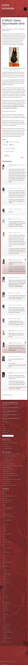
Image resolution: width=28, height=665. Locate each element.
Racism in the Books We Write (8, 463)
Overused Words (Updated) (7, 460)
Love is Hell (4, 560)
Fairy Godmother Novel (7, 520)
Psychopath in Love (6, 580)
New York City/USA (6, 574)
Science (3, 594)
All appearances (5, 421)
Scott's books (5, 596)
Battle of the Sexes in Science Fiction (9, 496)
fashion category (6, 130)
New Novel (4, 572)
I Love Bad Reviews (6, 471)
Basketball (4, 494)
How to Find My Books (6, 446)
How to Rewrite (5, 477)
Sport (3, 600)
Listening (4, 558)
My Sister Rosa (5, 570)
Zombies (4, 640)
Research (4, 590)
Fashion (6, 148)
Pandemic (4, 576)
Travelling (4, 616)
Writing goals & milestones (7, 632)
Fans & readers (5, 524)
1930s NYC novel (5, 490)
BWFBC (3, 506)
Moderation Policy (6, 430)
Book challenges (5, 502)
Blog (3, 424)
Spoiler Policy (5, 432)
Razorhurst (13, 148)
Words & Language (6, 630)
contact (13, 661)
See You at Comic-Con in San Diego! (9, 442)
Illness (3, 546)
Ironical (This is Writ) (6, 548)
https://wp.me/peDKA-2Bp (10, 151)
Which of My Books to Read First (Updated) (11, 454)
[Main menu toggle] (25, 9)
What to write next (6, 624)
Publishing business (6, 582)
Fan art (3, 522)
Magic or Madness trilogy (7, 562)
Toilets (3, 612)
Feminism (4, 528)
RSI (3, 592)
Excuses (4, 518)
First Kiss (4, 530)
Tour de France (5, 614)
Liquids (3, 556)
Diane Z (10, 218)
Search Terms (5, 598)
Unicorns (4, 618)
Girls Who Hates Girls (6, 461)
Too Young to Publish (6, 483)
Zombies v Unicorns (6, 642)
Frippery (4, 536)
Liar (3, 554)
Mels (9, 277)
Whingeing (4, 628)
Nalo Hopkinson (10, 29)
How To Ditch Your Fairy (7, 542)
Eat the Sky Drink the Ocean (8, 516)
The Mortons (4, 444)
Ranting (9, 148)
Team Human (5, 606)
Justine (10, 259)
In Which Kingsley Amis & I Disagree (9, 473)
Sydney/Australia (5, 604)
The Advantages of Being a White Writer (10, 475)
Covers (3, 510)
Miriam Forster (11, 372)
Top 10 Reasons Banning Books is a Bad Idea (11, 479)
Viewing (3, 622)
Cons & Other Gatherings (7, 508)
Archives (4, 426)
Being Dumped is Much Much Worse (9, 485)
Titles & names (5, 610)
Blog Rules (4, 428)
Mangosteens (5, 566)
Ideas (3, 544)
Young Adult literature (6, 638)
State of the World (6, 602)
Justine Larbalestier (7, 6)
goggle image (12, 77)
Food (3, 532)
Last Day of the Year (6, 552)
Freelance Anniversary (6, 534)
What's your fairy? (6, 626)
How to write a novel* (6, 481)
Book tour (4, 504)
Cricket (3, 512)
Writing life (4, 634)
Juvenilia (4, 550)
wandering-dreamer (12, 165)
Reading (4, 588)
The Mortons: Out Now (6, 440)
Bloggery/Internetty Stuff (7, 500)
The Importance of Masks (7, 448)
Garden (3, 538)
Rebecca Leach (11, 330)
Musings (4, 568)
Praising (3, 578)
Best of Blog (4, 498)
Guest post (4, 540)
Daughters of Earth (6, 514)
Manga (3, 564)
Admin (3, 492)
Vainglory (4, 620)
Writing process (5, 636)
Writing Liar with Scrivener (7, 469)
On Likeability (5, 457)
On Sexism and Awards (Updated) (9, 456)
